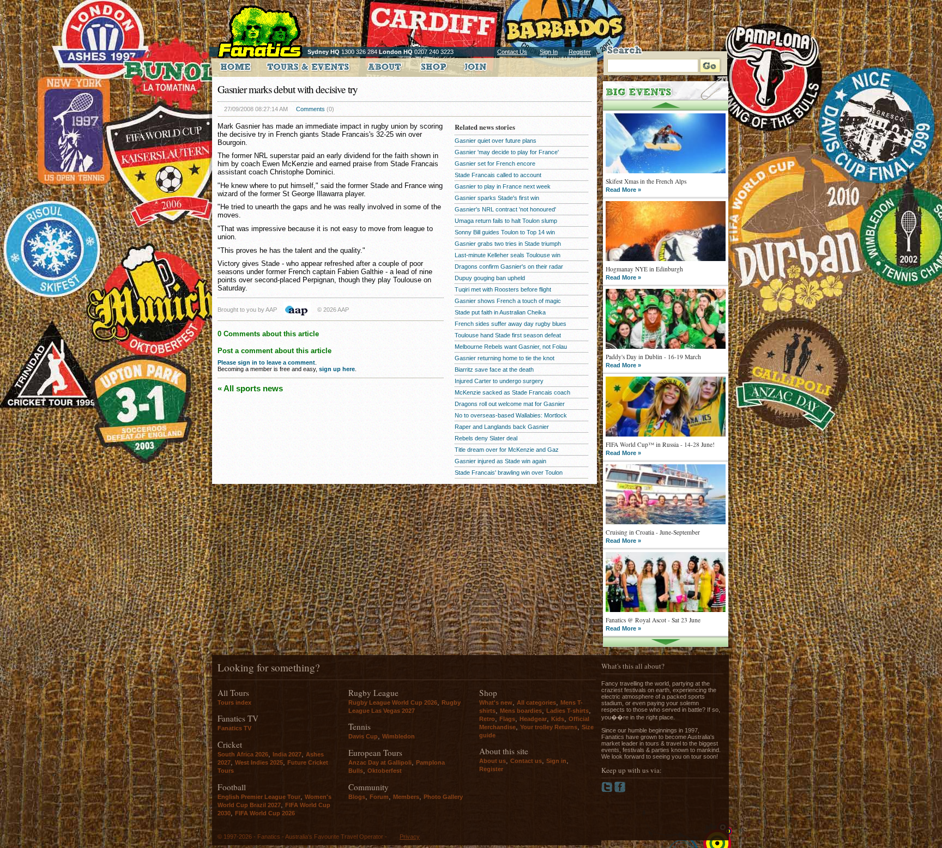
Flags (507, 719)
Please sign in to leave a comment (266, 362)
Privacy (410, 836)
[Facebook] (620, 790)
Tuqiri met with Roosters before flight (503, 289)
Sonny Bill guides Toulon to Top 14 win (505, 232)
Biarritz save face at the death (494, 369)
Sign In (549, 52)
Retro (487, 719)
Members (406, 797)
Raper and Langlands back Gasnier (502, 426)
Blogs (356, 797)
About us (492, 761)
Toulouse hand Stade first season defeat (508, 335)
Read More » (623, 189)
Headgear (533, 719)
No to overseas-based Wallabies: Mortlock (511, 415)
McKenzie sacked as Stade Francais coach (512, 392)
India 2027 (287, 754)
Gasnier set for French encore (495, 163)
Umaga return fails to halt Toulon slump (506, 220)
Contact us (526, 761)
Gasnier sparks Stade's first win (497, 198)
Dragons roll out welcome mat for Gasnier (510, 404)
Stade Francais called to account (498, 175)
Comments (310, 109)
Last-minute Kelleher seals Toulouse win (507, 255)
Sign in (556, 761)
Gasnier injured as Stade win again (500, 461)
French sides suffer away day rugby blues (510, 323)
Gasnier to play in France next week (503, 186)
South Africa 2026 (243, 754)
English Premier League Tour (259, 797)
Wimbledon (398, 736)
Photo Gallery (443, 797)
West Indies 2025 (259, 762)
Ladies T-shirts (567, 710)
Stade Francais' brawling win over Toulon (509, 472)
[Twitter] (607, 790)
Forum (379, 797)
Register (580, 52)
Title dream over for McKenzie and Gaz (507, 449)
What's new (495, 702)
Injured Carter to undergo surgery (499, 381)
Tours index (234, 702)
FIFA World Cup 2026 (265, 813)
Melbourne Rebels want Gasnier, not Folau (511, 346)
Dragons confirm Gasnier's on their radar (509, 266)
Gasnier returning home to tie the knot (504, 358)
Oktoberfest (384, 770)
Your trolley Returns (548, 727)
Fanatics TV (234, 728)
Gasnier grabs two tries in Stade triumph (508, 243)
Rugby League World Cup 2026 (392, 702)
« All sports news (250, 388)
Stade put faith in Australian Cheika (500, 312)
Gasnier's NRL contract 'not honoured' (505, 209)
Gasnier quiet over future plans (495, 140)
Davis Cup (363, 736)
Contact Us (512, 52)
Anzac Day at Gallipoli (380, 762)
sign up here (337, 369)
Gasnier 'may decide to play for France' (507, 152)
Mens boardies (521, 710)
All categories (536, 702)
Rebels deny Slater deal (486, 438)
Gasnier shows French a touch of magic (508, 301)
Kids (557, 719)
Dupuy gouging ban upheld (490, 278)
